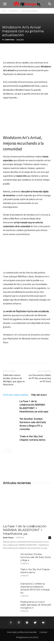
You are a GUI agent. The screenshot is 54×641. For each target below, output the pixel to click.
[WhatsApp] (27, 54)
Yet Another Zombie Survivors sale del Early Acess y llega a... (35, 557)
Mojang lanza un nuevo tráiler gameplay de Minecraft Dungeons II (35, 605)
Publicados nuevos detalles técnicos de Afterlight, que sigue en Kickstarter (14, 380)
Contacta (43, 632)
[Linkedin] (20, 54)
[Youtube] (43, 623)
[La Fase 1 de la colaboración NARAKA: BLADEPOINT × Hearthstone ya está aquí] (10, 405)
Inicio (4, 11)
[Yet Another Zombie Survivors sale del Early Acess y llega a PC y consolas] (10, 422)
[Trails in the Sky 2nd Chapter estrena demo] (10, 440)
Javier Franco (9, 40)
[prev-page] (5, 451)
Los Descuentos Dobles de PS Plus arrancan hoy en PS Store (39, 378)
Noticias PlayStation (29, 11)
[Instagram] (19, 623)
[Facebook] (6, 54)
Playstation (13, 11)
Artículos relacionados (15, 394)
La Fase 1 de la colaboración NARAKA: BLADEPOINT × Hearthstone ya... (24, 529)
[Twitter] (13, 54)
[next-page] (10, 451)
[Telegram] (34, 54)
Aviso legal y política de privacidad (22, 632)
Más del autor (39, 394)
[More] (41, 54)
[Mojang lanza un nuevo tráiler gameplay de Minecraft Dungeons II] (10, 605)
